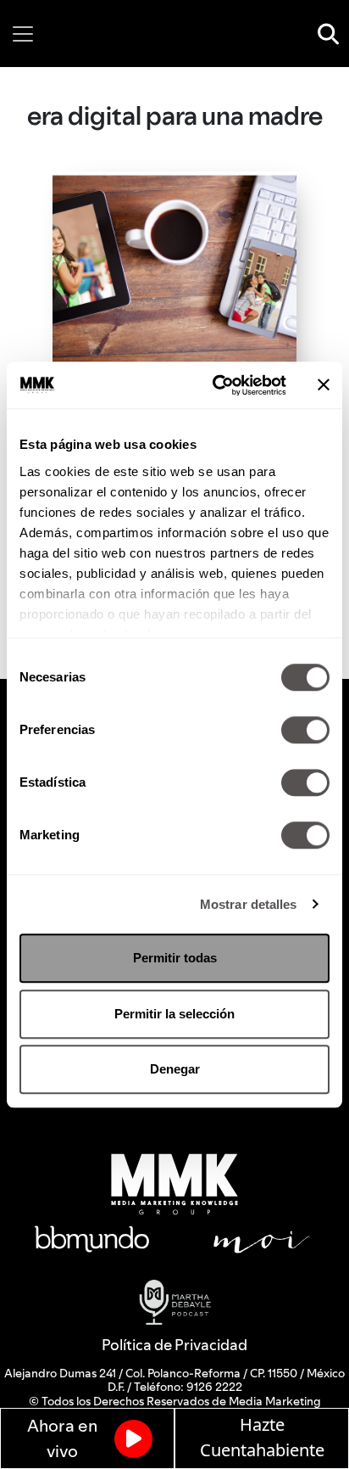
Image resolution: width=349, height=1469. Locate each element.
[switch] (305, 729)
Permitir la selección (174, 1013)
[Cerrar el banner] (324, 385)
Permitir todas (175, 957)
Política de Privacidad (174, 1344)
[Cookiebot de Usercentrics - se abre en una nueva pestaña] (216, 385)
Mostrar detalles (248, 904)
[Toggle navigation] (23, 34)
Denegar (175, 1069)
